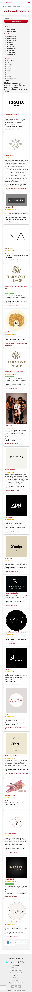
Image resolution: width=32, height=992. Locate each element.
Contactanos (16, 980)
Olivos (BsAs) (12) (11, 52)
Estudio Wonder (10, 470)
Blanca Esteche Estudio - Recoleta (15, 632)
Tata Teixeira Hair (10, 833)
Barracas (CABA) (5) (11, 48)
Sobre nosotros (16, 967)
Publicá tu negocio (16, 978)
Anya (6, 714)
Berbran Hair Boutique (12, 593)
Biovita (7, 669)
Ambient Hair (9, 207)
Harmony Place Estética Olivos (14, 371)
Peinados (9, 66)
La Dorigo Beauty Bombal (13, 922)
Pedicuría (9, 72)
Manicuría (9, 76)
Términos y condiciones (16, 970)
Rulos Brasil (8, 425)
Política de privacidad (16, 973)
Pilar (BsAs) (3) (10, 42)
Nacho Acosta (9, 248)
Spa (7, 74)
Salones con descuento (12, 31)
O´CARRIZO (8, 558)
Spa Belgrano (9, 155)
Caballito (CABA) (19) (11, 40)
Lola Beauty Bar (10, 795)
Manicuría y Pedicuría (11, 78)
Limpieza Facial (10, 60)
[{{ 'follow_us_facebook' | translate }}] (12, 987)
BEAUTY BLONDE (10, 879)
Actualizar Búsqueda (16, 21)
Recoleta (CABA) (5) (11, 54)
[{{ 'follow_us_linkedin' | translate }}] (19, 987)
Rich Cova (8, 332)
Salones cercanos (11, 29)
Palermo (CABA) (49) (11, 36)
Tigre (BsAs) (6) (10, 44)
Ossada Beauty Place (11, 755)
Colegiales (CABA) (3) (11, 38)
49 (11, 945)
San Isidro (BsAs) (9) (11, 46)
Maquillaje (9, 70)
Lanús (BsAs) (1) (10, 50)
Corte (8, 62)
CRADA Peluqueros (11, 114)
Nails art (9, 68)
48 (8, 945)
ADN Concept (9, 517)
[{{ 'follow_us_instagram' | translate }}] (16, 987)
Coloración (9, 64)
